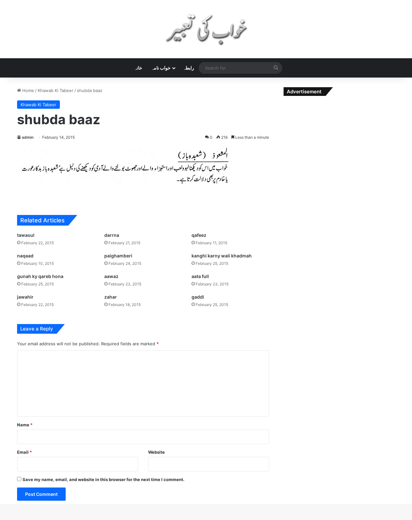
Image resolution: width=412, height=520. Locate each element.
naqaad (25, 255)
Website (156, 452)
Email (24, 452)
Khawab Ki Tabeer (55, 90)
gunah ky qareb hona (40, 276)
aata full (200, 276)
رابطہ (188, 67)
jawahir (25, 297)
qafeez (199, 235)
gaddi (198, 297)
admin (27, 137)
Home (27, 90)
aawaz (111, 276)
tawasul (25, 235)
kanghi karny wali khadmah (222, 255)
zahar (110, 297)
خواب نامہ (161, 67)
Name (25, 424)
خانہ (138, 67)
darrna (111, 235)
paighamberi (118, 255)
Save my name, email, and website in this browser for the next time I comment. (103, 479)
